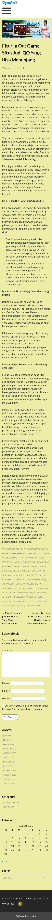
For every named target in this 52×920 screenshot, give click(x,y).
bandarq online (30, 562)
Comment (8, 650)
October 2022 (9, 753)
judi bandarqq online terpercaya (28, 579)
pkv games (43, 138)
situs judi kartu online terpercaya (25, 601)
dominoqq (42, 566)
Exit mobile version (26, 916)
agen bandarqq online (38, 553)
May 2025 (7, 740)
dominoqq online (10, 571)
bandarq (17, 562)
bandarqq (44, 562)
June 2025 (7, 736)
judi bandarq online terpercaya (26, 575)
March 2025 (8, 744)
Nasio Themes (24, 898)
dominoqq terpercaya (30, 571)
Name (6, 683)
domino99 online (28, 566)
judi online (31, 584)
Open (28, 68)
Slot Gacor (8, 807)
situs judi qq (19, 605)
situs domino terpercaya (20, 592)
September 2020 (10, 779)
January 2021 (9, 762)
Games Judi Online (14, 549)
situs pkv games (33, 605)
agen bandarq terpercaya (14, 553)
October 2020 (9, 775)
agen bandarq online (37, 549)
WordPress (8, 903)
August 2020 (9, 783)
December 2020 (9, 766)
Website (6, 698)
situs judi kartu (20, 597)
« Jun (5, 861)
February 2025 (9, 749)
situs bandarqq (25, 588)
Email (6, 690)
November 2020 (10, 770)
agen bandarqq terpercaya (15, 558)
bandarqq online (10, 566)
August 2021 (9, 757)
